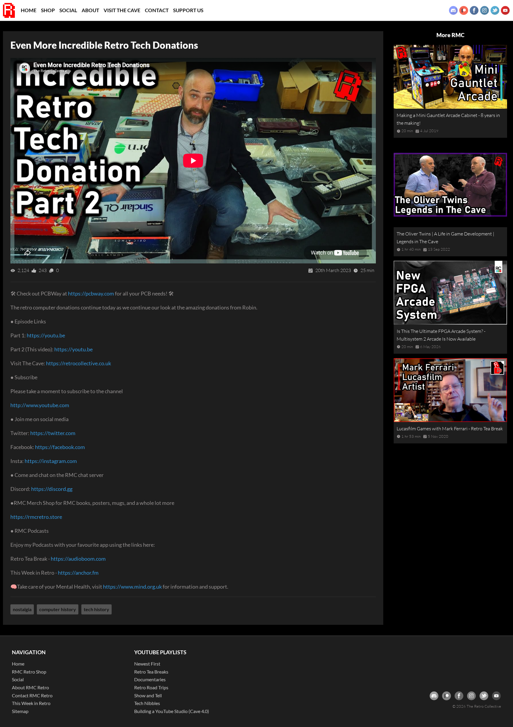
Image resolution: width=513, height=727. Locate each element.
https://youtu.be (46, 335)
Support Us (188, 10)
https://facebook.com (60, 447)
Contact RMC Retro (32, 695)
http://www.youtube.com (39, 405)
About (90, 10)
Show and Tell (148, 695)
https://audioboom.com (78, 558)
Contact (157, 10)
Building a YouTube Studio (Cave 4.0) (171, 711)
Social (68, 10)
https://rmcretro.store (36, 516)
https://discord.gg (51, 489)
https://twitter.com (52, 433)
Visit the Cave (122, 10)
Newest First (147, 663)
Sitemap (20, 711)
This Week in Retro (31, 703)
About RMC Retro (30, 687)
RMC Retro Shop (29, 671)
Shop (48, 10)
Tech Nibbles (147, 703)
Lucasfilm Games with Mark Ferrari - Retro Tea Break (450, 429)
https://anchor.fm (78, 572)
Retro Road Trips (151, 687)
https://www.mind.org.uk (132, 586)
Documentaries (150, 679)
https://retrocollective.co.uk (78, 363)
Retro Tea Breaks (151, 671)
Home (29, 10)
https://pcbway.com (91, 293)
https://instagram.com (51, 461)
